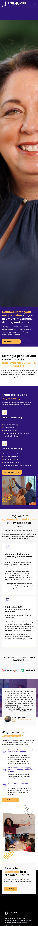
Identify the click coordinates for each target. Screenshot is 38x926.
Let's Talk (11, 889)
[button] (34, 3)
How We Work (10, 341)
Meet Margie (9, 800)
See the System (10, 472)
